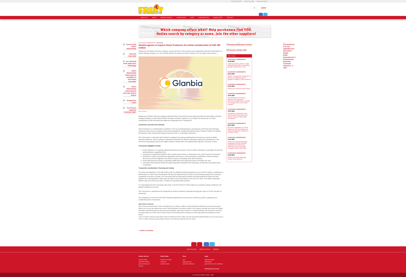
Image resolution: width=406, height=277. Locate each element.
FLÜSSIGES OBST (236, 1)
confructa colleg (249, 1)
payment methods (188, 264)
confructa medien (261, 1)
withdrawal (208, 262)
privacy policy (205, 249)
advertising (181, 17)
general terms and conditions (214, 264)
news (154, 17)
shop (192, 17)
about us (144, 17)
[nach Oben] (194, 244)
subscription (203, 17)
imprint (216, 249)
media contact (164, 264)
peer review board (144, 264)
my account (192, 249)
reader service (166, 17)
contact (230, 17)
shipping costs (187, 262)
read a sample (143, 260)
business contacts (166, 260)
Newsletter (217, 17)
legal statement (209, 260)
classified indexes (144, 262)
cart (184, 260)
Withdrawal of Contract (212, 268)
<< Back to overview (146, 230)
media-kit (163, 262)
